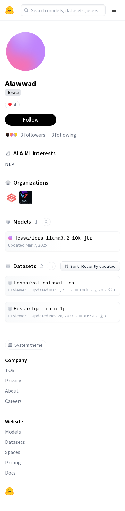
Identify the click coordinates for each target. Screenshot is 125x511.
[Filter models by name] (46, 222)
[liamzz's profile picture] (11, 134)
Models (13, 431)
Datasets (15, 442)
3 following (63, 135)
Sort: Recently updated (93, 266)
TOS (9, 370)
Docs (10, 472)
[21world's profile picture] (7, 134)
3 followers (33, 135)
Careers (13, 401)
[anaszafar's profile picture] (15, 134)
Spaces (12, 452)
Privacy (13, 380)
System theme (28, 345)
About (12, 390)
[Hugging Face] (9, 491)
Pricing (13, 462)
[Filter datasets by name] (51, 266)
